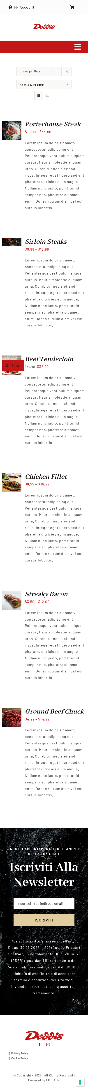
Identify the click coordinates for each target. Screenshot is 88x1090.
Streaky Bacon (46, 594)
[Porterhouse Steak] (11, 124)
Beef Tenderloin (49, 359)
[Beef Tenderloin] (11, 358)
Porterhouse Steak (52, 124)
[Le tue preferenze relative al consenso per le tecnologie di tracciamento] (80, 1082)
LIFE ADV (53, 1080)
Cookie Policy (19, 1058)
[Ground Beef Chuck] (11, 711)
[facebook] (40, 1044)
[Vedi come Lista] (47, 95)
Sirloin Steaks (46, 242)
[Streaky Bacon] (11, 593)
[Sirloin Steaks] (11, 241)
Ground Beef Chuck (54, 711)
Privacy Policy (19, 1053)
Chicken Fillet (46, 477)
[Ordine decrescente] (67, 71)
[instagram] (48, 1044)
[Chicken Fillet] (11, 476)
